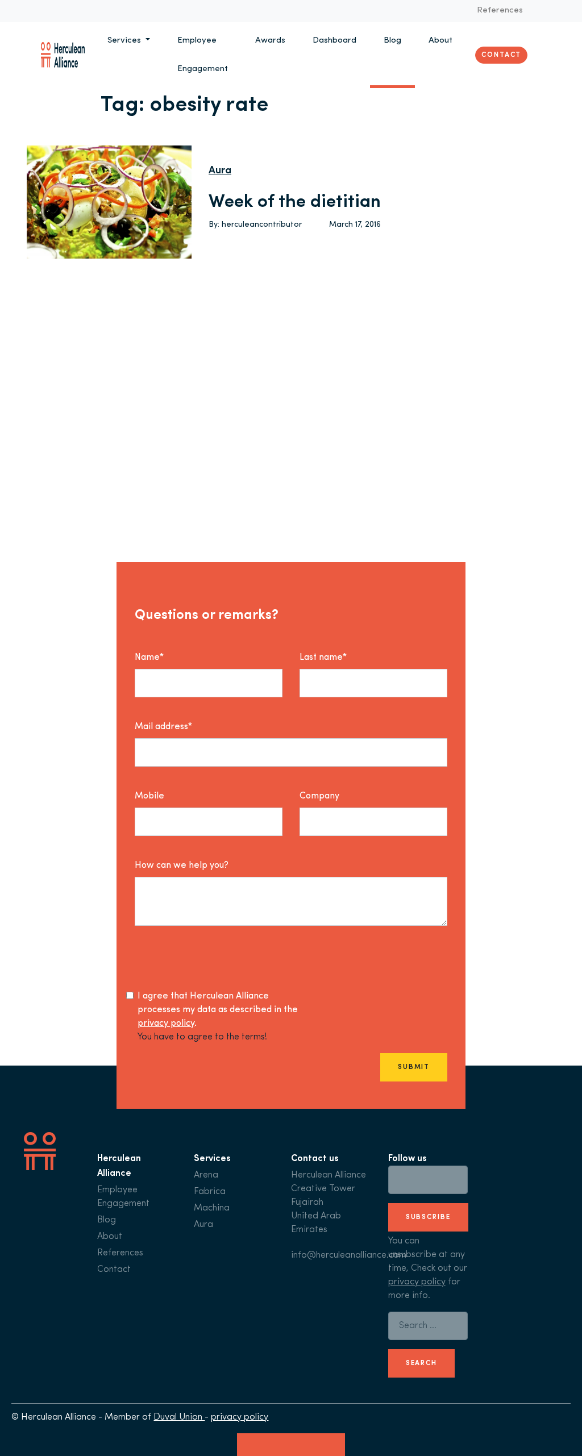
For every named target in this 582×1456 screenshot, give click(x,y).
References (500, 10)
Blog (392, 40)
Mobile (149, 796)
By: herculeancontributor (255, 225)
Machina (212, 1208)
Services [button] (125, 40)
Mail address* (163, 726)
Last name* (323, 657)
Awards (270, 40)
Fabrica (210, 1191)
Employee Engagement (202, 54)
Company (319, 796)
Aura (220, 171)
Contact (501, 55)
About (440, 40)
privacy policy (166, 1023)
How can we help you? (181, 865)
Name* (149, 657)
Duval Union (179, 1417)
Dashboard (334, 40)
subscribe (428, 1217)
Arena (206, 1175)
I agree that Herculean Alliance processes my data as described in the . (218, 1010)
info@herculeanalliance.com (348, 1255)
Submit (414, 1067)
